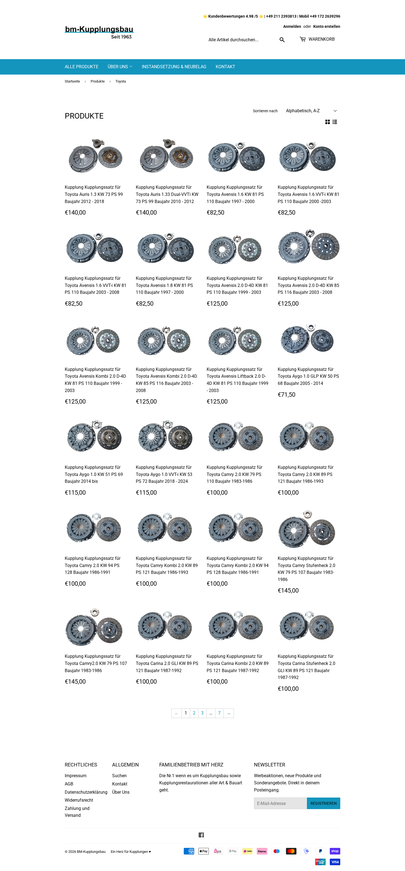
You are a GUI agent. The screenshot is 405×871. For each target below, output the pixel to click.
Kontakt (225, 66)
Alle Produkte (81, 66)
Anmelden (292, 26)
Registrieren (323, 803)
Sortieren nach (265, 111)
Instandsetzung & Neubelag (174, 66)
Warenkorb (321, 39)
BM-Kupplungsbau (91, 852)
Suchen (119, 775)
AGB (69, 784)
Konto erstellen (326, 26)
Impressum (76, 775)
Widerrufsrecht (79, 800)
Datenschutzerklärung (86, 792)
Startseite (72, 81)
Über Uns (118, 66)
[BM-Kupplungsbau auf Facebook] (201, 835)
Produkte (98, 81)
